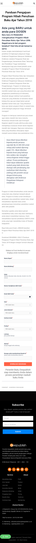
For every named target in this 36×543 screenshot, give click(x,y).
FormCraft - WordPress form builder (13, 387)
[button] (1, 3)
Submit (18, 431)
